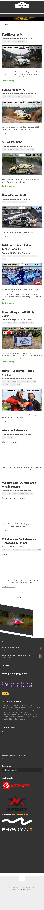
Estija (9, 493)
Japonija (14, 322)
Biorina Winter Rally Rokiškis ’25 (14, 756)
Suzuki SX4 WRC (12, 142)
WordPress (21, 889)
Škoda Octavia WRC (14, 195)
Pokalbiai (34, 256)
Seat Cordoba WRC (13, 89)
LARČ (22, 381)
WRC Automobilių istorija (19, 41)
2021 (4, 437)
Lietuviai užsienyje (18, 256)
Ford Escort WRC (12, 34)
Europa (9, 256)
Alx (33, 889)
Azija (9, 322)
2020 (4, 256)
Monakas (27, 256)
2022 (4, 322)
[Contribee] (21, 11)
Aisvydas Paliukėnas (14, 430)
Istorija (9, 96)
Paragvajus (6, 384)
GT (18, 381)
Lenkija (28, 381)
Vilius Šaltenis (28, 38)
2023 (4, 41)
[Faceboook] (18, 11)
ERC (9, 381)
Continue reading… (8, 81)
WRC (9, 41)
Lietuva (34, 381)
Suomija (34, 550)
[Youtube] (26, 11)
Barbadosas (11, 149)
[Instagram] (24, 11)
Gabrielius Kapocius (30, 94)
